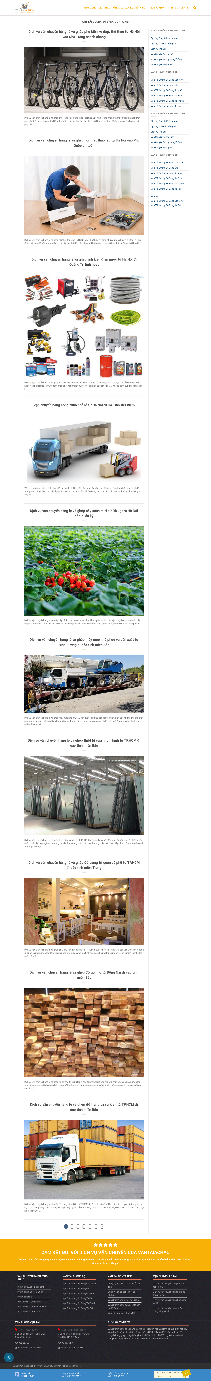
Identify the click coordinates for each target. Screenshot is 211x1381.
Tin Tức (173, 7)
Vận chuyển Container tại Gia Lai (123, 1300)
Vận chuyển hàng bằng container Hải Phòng (124, 1306)
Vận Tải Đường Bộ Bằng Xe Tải (166, 106)
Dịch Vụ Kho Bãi (158, 49)
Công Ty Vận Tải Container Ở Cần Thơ (124, 1285)
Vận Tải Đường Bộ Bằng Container (167, 80)
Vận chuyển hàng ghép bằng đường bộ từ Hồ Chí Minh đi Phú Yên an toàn (143, 1332)
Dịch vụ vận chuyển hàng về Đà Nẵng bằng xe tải (168, 1310)
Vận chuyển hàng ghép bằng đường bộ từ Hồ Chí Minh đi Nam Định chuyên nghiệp (147, 1329)
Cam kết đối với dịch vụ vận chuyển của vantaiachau (105, 1252)
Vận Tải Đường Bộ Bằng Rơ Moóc (167, 90)
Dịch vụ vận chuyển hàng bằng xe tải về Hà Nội (169, 1293)
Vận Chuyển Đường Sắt (162, 64)
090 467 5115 (67, 1343)
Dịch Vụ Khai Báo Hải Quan (163, 43)
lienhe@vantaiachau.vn (29, 1347)
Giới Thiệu (104, 7)
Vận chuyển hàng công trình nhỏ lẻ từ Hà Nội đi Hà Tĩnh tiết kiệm (84, 405)
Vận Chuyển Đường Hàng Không (166, 59)
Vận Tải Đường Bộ (135, 7)
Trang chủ (90, 7)
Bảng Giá (117, 7)
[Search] (194, 8)
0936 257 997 (24, 1343)
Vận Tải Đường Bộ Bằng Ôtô (164, 85)
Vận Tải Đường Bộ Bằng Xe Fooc (166, 95)
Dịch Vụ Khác (157, 7)
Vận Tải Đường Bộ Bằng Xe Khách (167, 101)
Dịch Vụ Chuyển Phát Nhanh (164, 38)
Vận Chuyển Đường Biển (162, 54)
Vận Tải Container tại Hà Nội (121, 1313)
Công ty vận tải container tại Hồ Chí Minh (123, 1293)
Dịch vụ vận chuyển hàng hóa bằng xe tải (169, 1301)
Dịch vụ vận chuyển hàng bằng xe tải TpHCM (169, 1285)
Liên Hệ (184, 7)
